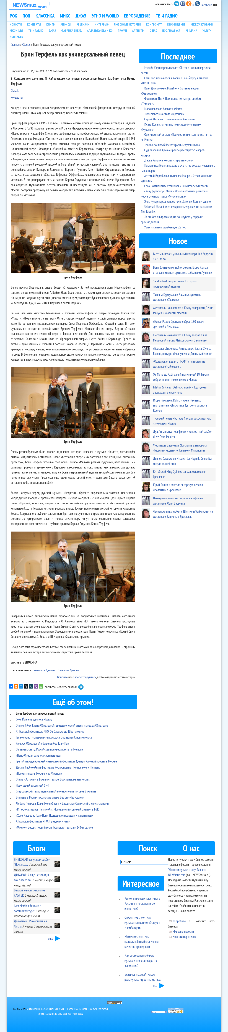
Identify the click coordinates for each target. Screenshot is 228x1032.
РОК (13, 16)
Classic (26, 44)
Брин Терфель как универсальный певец (40, 713)
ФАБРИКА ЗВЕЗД (71, 30)
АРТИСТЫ (138, 30)
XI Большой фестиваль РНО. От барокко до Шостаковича (50, 731)
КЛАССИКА (45, 16)
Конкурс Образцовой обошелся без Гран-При (42, 743)
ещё (50, 938)
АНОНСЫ (66, 24)
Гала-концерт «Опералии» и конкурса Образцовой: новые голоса (54, 737)
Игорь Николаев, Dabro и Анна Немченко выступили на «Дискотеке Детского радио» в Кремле (180, 405)
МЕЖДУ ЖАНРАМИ (202, 24)
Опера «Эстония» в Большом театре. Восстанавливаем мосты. (53, 779)
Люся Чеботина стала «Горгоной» (164, 114)
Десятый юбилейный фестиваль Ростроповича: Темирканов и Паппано (58, 767)
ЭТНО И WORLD (105, 16)
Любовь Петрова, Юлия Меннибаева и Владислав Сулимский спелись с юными (62, 803)
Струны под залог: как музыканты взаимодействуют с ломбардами (142, 922)
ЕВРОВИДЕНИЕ (137, 16)
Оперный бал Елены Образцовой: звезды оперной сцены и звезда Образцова (62, 725)
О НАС (153, 30)
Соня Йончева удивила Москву (34, 719)
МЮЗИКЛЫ (16, 30)
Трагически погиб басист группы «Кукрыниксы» (172, 145)
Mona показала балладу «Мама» (163, 108)
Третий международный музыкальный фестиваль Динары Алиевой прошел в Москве (66, 761)
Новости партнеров (184, 936)
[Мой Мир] (21, 686)
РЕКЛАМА (191, 30)
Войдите (62, 677)
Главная (15, 44)
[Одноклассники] (16, 686)
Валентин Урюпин (68, 670)
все (155, 985)
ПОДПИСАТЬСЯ (171, 30)
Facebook (206, 5)
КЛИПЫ (50, 24)
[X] (26, 686)
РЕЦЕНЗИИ (82, 24)
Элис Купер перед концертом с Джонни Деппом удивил (177, 201)
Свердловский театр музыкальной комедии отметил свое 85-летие (56, 791)
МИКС (65, 16)
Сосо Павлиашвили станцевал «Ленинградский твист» (176, 186)
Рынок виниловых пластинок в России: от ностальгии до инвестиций (142, 903)
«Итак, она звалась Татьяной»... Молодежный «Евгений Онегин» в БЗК (57, 809)
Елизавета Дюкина (43, 670)
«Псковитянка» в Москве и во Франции (39, 773)
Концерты (17, 97)
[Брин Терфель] (73, 272)
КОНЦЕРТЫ (34, 24)
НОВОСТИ (16, 24)
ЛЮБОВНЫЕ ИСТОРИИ (127, 24)
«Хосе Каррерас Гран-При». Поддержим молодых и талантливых (54, 815)
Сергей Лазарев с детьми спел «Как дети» (169, 119)
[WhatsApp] (41, 686)
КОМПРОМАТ (154, 24)
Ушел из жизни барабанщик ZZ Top (165, 227)
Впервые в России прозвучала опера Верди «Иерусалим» (50, 797)
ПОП (26, 16)
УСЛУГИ (207, 30)
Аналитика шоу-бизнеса (58, 1013)
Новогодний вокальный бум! (32, 785)
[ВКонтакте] (11, 686)
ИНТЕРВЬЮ (102, 24)
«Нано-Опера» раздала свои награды (38, 755)
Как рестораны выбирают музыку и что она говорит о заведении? (141, 960)
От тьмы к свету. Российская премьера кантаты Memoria (49, 749)
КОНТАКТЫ (17, 37)
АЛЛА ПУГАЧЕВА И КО (100, 30)
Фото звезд (78, 1013)
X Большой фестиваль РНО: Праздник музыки (43, 821)
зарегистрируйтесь (84, 677)
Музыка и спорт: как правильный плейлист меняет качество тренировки (142, 941)
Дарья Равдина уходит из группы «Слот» (168, 160)
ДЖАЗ (81, 16)
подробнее (179, 921)
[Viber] (36, 686)
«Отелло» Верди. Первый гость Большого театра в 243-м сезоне (54, 827)
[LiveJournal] (31, 686)
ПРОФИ (122, 30)
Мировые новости (183, 931)
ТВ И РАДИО (167, 16)
